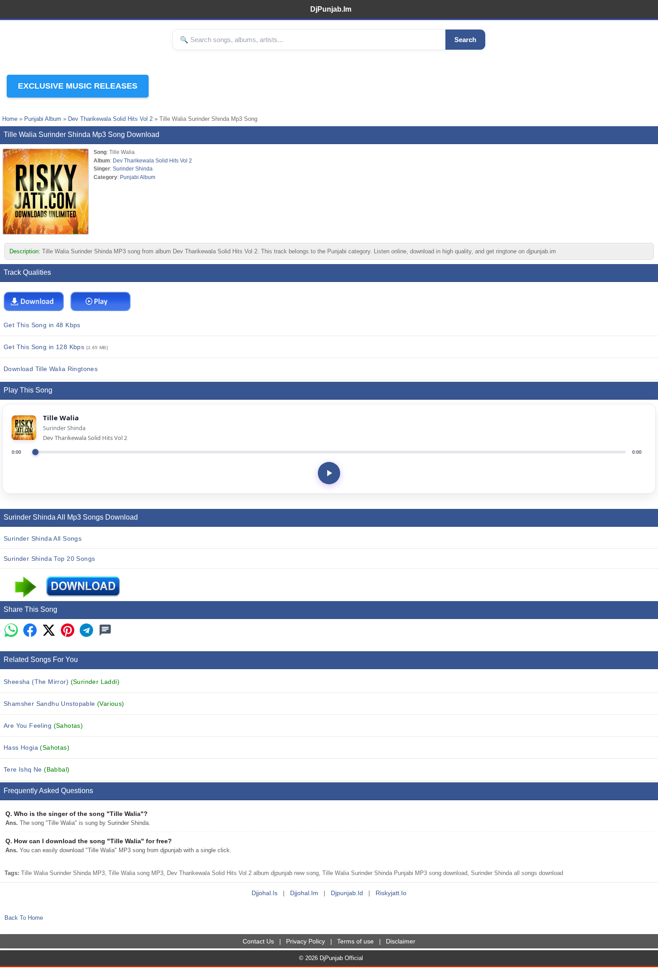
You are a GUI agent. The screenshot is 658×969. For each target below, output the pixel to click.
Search (465, 39)
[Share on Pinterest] (67, 630)
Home (9, 118)
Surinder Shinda (133, 168)
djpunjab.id (347, 892)
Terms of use (355, 941)
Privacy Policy (305, 941)
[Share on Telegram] (86, 630)
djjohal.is (265, 892)
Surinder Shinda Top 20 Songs (49, 558)
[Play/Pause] (329, 473)
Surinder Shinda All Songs (42, 538)
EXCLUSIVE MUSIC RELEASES (77, 85)
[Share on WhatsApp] (11, 630)
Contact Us (258, 941)
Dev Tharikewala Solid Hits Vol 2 (110, 118)
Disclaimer (400, 941)
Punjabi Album (42, 118)
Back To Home (23, 917)
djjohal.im (304, 892)
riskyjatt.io (391, 892)
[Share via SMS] (105, 630)
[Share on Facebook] (30, 630)
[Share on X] (49, 630)
